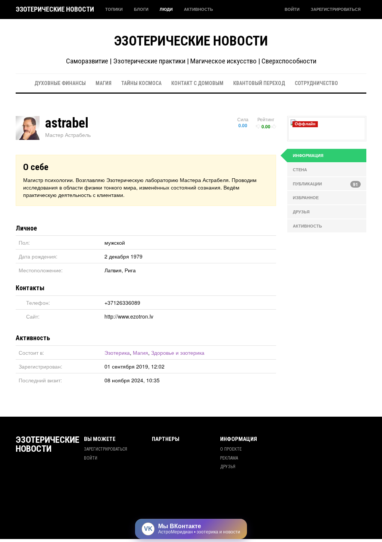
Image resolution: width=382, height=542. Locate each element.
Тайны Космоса (141, 83)
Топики (114, 9)
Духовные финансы (60, 83)
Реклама (229, 458)
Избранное (306, 197)
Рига (130, 270)
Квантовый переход (259, 83)
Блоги (141, 9)
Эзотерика (117, 352)
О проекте (231, 449)
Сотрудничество (316, 83)
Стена (300, 169)
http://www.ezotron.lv (128, 316)
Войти (292, 9)
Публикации (325, 184)
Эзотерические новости (55, 9)
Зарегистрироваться (336, 9)
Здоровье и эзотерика (177, 352)
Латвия (113, 270)
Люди (166, 9)
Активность (198, 9)
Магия (104, 83)
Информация (308, 155)
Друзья (301, 211)
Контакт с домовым (197, 83)
